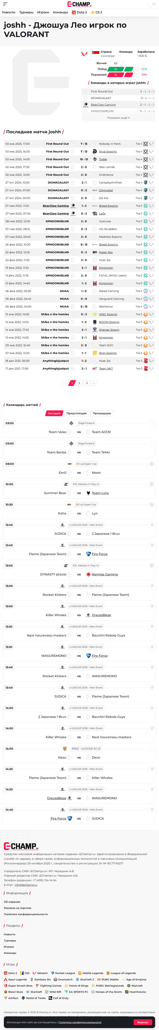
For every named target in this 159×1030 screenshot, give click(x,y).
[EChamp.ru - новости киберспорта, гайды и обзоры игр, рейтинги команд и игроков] (79, 4)
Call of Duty (61, 998)
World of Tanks (36, 998)
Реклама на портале (17, 907)
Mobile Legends (93, 973)
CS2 (27, 973)
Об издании (12, 901)
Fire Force (100, 554)
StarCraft (36, 991)
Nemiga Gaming (105, 574)
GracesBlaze (101, 615)
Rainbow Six (43, 979)
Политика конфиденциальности (26, 914)
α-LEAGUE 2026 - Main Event (86, 524)
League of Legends (123, 973)
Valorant (42, 973)
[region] (79, 621)
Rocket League (65, 973)
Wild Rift (55, 991)
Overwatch (65, 979)
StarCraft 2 (87, 979)
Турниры (26, 12)
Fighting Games (50, 985)
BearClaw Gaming (103, 104)
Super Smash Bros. (20, 985)
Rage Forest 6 (86, 423)
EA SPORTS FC (78, 991)
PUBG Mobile (110, 979)
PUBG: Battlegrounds (110, 985)
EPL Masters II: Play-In (86, 484)
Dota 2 (82, 12)
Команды (60, 12)
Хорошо (143, 1022)
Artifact (13, 998)
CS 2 (99, 12)
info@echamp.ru (26, 885)
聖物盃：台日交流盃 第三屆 (86, 748)
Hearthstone (138, 991)
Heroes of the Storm (109, 991)
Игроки (43, 12)
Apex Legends (17, 979)
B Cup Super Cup (87, 463)
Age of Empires (136, 979)
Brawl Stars (15, 991)
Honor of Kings (78, 985)
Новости (8, 12)
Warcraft (137, 985)
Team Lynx (100, 493)
